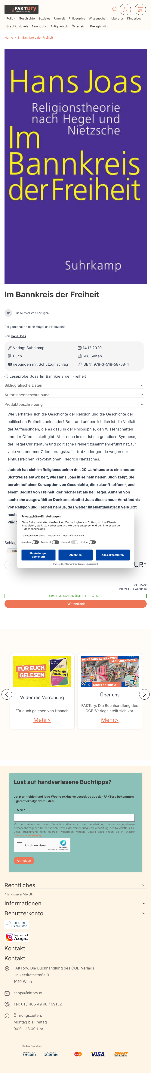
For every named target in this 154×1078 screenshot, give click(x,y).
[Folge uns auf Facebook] (76, 924)
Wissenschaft (98, 18)
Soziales (44, 18)
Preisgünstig (99, 26)
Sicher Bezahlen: (32, 1046)
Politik (10, 18)
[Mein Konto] (125, 9)
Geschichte (27, 18)
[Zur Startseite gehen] (21, 9)
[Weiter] (144, 694)
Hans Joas (18, 336)
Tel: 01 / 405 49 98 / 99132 (38, 1004)
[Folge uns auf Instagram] (76, 937)
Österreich (79, 26)
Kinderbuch (135, 18)
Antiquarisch (59, 26)
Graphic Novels (17, 26)
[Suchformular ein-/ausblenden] (115, 9)
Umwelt (59, 18)
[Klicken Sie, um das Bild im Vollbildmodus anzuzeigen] (76, 166)
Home (9, 37)
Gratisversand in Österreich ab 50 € (75, 595)
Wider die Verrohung (42, 697)
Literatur (117, 18)
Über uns (110, 695)
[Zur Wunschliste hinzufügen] (8, 313)
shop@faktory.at (28, 993)
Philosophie (77, 18)
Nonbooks (39, 26)
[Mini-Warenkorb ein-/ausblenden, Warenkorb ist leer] (140, 9)
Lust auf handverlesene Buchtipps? (63, 782)
